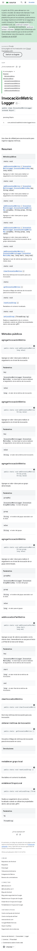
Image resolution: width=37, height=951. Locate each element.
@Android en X (6, 886)
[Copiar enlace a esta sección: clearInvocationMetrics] (25, 699)
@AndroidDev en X (8, 889)
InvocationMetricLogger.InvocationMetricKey (17, 167)
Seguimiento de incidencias (10, 929)
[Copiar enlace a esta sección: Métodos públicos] (25, 334)
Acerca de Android (8, 936)
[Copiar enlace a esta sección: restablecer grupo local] (24, 762)
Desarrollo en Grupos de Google (12, 902)
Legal (27, 936)
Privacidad (13, 939)
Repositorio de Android (9, 861)
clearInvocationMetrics (13, 271)
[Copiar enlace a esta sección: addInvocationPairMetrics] (27, 617)
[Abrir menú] (3, 2)
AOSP (3, 63)
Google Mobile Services (9, 923)
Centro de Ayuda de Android (11, 913)
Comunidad (19, 936)
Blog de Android (7, 892)
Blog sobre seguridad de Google (12, 895)
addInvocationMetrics (12, 166)
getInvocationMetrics (12, 287)
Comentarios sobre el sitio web (13, 942)
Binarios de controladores (9, 877)
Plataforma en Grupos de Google (12, 898)
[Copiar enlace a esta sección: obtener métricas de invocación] (32, 723)
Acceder (32, 2)
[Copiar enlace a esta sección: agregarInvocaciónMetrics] (28, 340)
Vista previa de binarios (9, 871)
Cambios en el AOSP (9, 37)
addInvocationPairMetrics (13, 251)
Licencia (5, 939)
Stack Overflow (6, 926)
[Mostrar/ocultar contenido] (14, 71)
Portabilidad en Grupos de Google (12, 905)
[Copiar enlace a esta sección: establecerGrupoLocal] (24, 783)
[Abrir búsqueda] (21, 2)
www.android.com (7, 919)
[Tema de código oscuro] (34, 346)
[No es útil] (19, 66)
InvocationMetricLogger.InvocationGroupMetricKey (17, 208)
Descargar (5, 868)
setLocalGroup (9, 316)
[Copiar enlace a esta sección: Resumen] (14, 149)
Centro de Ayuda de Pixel (9, 916)
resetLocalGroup (10, 303)
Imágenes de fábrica (8, 874)
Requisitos (5, 865)
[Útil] (16, 66)
